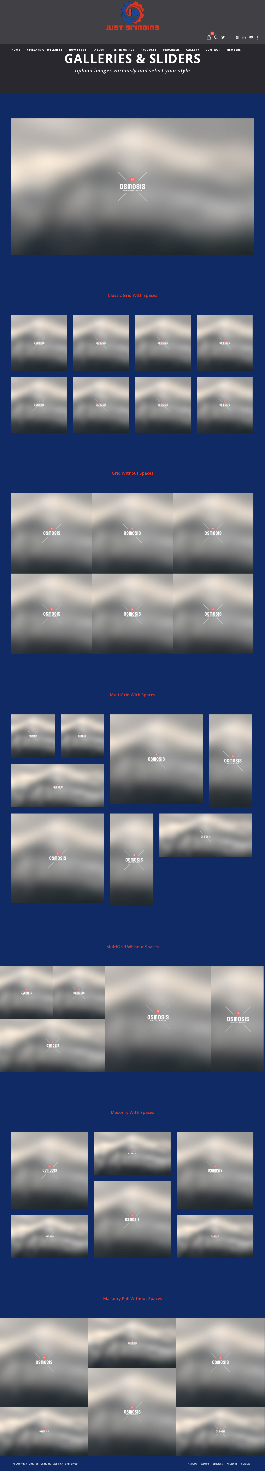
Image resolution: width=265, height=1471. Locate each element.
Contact (246, 1463)
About (205, 1463)
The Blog (192, 1463)
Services (218, 1463)
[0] (208, 37)
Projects (231, 1463)
